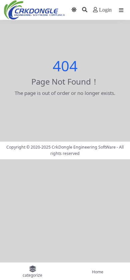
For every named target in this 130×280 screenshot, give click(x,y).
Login (105, 10)
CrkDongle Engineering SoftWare (84, 147)
